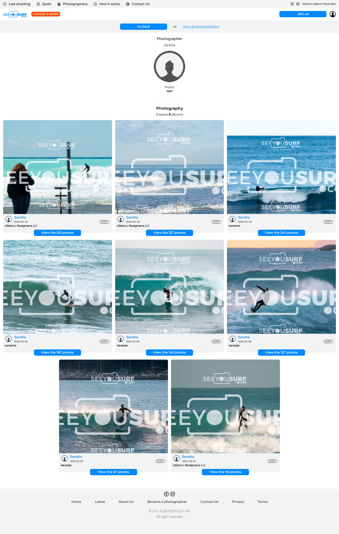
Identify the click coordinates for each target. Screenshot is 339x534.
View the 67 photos (113, 472)
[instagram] (297, 3)
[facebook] (292, 3)
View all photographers (201, 26)
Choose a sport (45, 14)
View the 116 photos (225, 472)
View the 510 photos (57, 233)
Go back (143, 26)
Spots (46, 4)
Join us (303, 14)
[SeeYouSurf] (15, 14)
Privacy (238, 502)
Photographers (75, 4)
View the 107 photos (281, 352)
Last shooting (19, 4)
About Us (126, 502)
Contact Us (140, 4)
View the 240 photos (281, 233)
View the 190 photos (57, 352)
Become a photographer (167, 502)
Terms (263, 502)
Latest (100, 502)
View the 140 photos (169, 352)
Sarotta (20, 217)
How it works (109, 4)
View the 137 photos (169, 233)
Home (76, 502)
